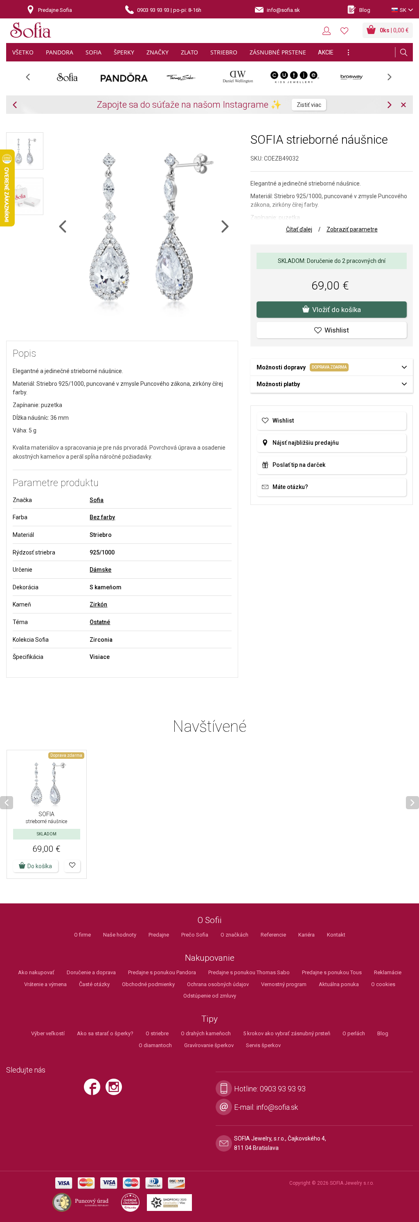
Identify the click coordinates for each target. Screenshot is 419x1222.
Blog (382, 1033)
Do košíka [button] (39, 866)
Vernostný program (283, 984)
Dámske (100, 569)
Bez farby (102, 517)
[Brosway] (351, 77)
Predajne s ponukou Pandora (162, 972)
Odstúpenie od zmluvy (209, 996)
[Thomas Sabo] (181, 77)
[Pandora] (124, 77)
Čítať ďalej (299, 229)
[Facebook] (94, 1090)
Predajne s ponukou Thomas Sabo (249, 972)
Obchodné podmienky (148, 984)
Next (393, 79)
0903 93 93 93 (283, 1088)
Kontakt (336, 935)
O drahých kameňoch (206, 1033)
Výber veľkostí (48, 1033)
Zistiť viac (309, 105)
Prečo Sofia (194, 935)
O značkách (234, 935)
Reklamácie (387, 972)
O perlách (353, 1033)
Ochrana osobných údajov (218, 984)
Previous (32, 79)
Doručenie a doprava (91, 972)
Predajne (159, 935)
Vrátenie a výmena (45, 984)
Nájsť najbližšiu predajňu (306, 442)
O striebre (157, 1033)
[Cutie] (294, 77)
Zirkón (98, 604)
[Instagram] (116, 1090)
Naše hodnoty (119, 935)
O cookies (383, 984)
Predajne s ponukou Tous (332, 972)
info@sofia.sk (277, 1107)
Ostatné (100, 622)
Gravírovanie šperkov (209, 1045)
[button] (72, 866)
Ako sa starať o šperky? (105, 1033)
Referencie (273, 935)
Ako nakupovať (36, 972)
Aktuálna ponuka (339, 984)
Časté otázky (94, 984)
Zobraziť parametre (352, 229)
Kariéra (306, 935)
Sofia (97, 500)
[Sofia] (30, 31)
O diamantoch (155, 1045)
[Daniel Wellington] (238, 77)
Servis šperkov (263, 1045)
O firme (82, 935)
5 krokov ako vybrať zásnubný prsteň (286, 1033)
